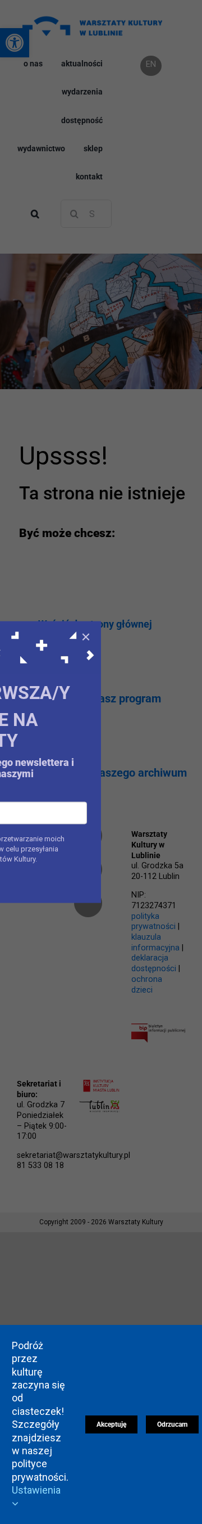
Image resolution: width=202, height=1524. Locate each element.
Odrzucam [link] (172, 1424)
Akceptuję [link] (111, 1424)
